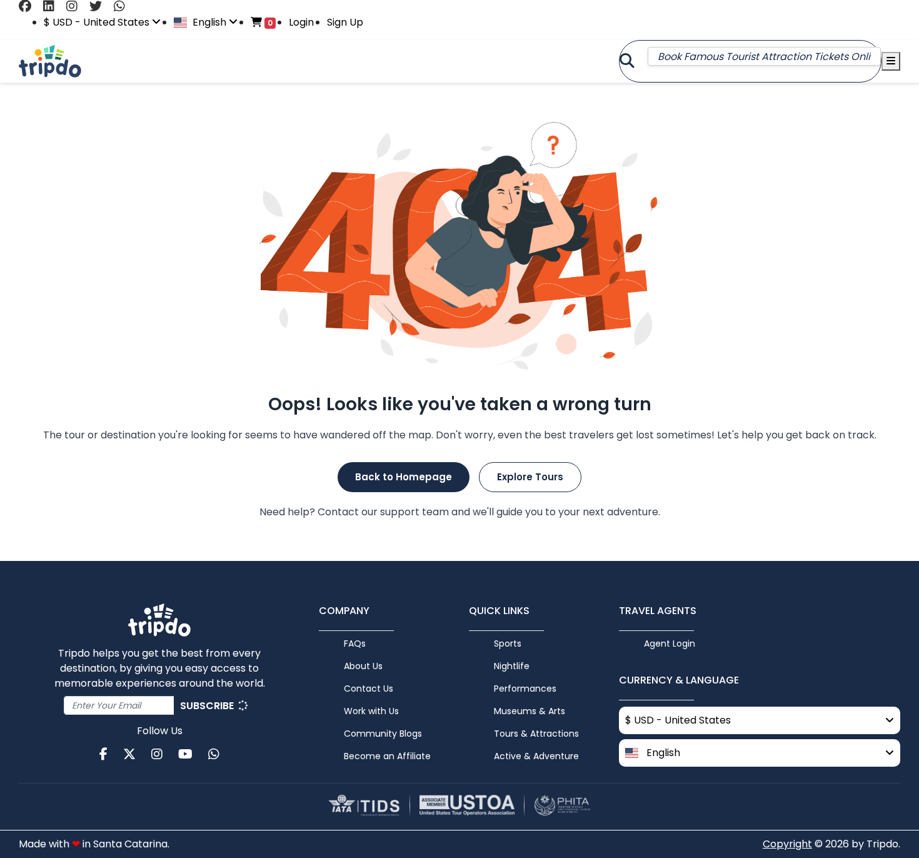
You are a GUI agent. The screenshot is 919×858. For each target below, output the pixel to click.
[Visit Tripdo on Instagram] (76, 6)
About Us (363, 666)
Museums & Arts (529, 711)
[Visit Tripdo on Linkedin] (53, 6)
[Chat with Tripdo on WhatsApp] (124, 6)
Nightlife (512, 666)
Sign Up (345, 22)
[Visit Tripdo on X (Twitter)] (100, 6)
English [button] (209, 22)
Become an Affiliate (387, 756)
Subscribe (208, 706)
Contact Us (368, 688)
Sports (507, 643)
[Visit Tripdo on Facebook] (30, 6)
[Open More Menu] (890, 61)
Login (301, 22)
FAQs (355, 643)
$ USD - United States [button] (98, 22)
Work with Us (371, 711)
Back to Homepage (403, 476)
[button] (759, 752)
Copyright (787, 844)
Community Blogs (383, 733)
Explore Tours (530, 476)
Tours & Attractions (536, 733)
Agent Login (669, 643)
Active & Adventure (536, 756)
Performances (525, 688)
